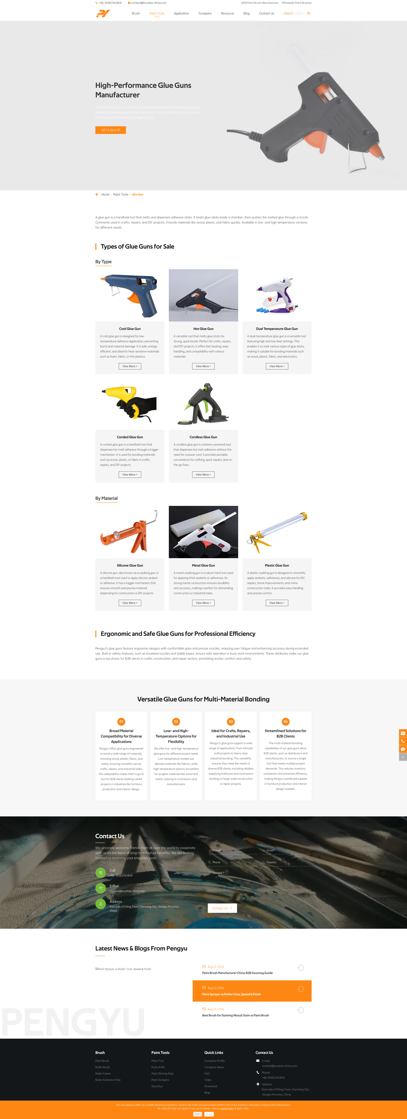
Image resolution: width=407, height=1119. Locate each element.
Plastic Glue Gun (277, 565)
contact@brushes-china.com (149, 2)
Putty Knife (158, 1067)
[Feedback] (403, 749)
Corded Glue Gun (130, 437)
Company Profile (214, 1060)
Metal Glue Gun (203, 565)
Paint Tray (158, 1060)
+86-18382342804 (110, 2)
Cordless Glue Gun (203, 437)
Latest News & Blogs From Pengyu (141, 948)
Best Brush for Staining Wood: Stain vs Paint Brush (235, 1015)
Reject (197, 1114)
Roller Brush (102, 1067)
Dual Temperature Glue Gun (277, 329)
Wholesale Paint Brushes (297, 2)
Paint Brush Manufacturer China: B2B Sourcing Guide (237, 973)
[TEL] (403, 741)
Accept (209, 1114)
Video (207, 1080)
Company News (214, 1067)
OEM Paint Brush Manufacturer (260, 2)
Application (181, 13)
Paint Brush (102, 1060)
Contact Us (266, 13)
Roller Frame (103, 1073)
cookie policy (227, 1108)
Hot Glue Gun (203, 329)
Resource (227, 13)
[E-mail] (403, 733)
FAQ (207, 1073)
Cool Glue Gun (130, 329)
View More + (130, 366)
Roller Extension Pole (108, 1080)
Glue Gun (137, 194)
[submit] (309, 13)
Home (105, 194)
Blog (247, 13)
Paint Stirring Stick (163, 1073)
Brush (136, 13)
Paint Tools (156, 13)
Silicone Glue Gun (130, 565)
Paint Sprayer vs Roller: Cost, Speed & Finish (231, 994)
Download (210, 1086)
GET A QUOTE (110, 130)
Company (205, 13)
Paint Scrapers (160, 1080)
